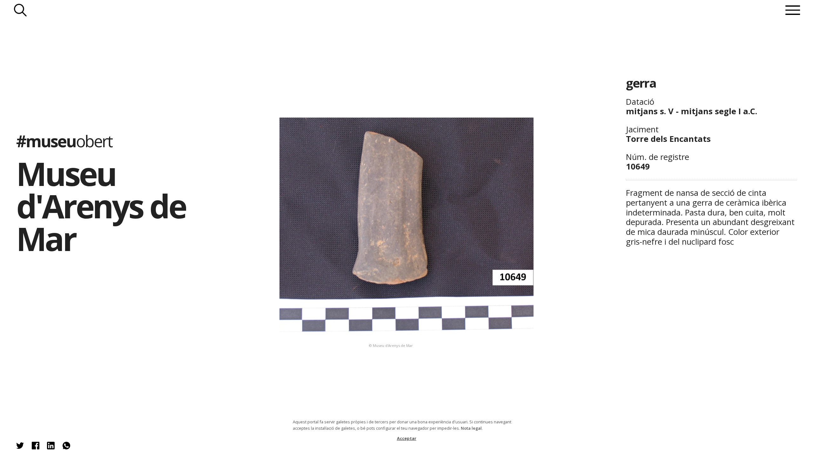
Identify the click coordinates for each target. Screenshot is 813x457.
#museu (64, 141)
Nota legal (471, 428)
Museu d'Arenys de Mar (100, 206)
